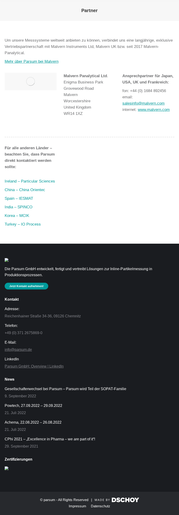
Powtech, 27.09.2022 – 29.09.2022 (33, 406)
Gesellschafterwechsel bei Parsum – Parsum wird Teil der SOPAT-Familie (65, 389)
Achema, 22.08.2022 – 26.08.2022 (33, 422)
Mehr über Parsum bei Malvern (32, 61)
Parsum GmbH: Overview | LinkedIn (34, 366)
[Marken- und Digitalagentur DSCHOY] (117, 501)
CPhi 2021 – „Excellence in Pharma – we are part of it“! (50, 439)
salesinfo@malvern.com (143, 103)
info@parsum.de (18, 350)
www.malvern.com (154, 109)
